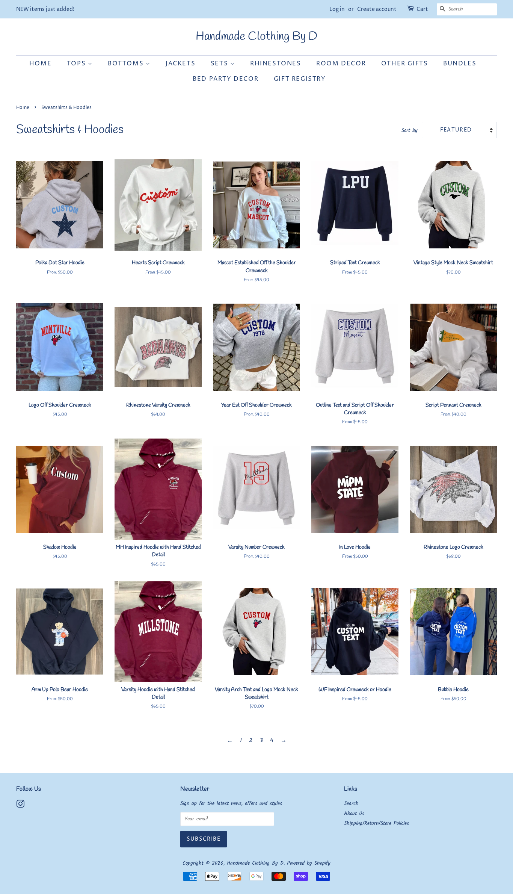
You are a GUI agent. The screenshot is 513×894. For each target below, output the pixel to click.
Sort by (409, 130)
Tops (77, 63)
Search (351, 804)
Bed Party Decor (225, 79)
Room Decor (341, 63)
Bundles (459, 63)
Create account (377, 9)
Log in (337, 9)
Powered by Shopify (308, 863)
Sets (220, 63)
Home (40, 63)
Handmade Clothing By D (256, 37)
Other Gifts (404, 63)
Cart (422, 9)
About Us (354, 814)
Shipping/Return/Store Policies (376, 823)
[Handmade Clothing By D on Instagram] (20, 806)
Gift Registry (300, 79)
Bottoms (127, 63)
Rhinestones (275, 63)
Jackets (180, 63)
